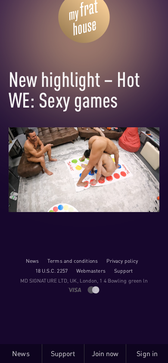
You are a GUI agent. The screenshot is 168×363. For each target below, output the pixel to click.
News (32, 261)
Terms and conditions (72, 261)
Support (123, 271)
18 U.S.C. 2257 (51, 271)
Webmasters (91, 271)
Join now (105, 353)
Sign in (147, 353)
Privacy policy (122, 261)
